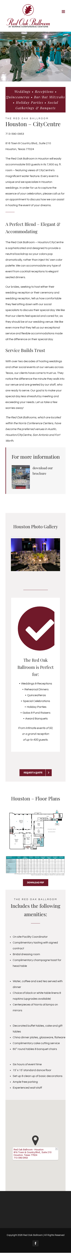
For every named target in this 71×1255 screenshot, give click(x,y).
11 (57, 564)
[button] (35, 1140)
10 (52, 564)
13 (38, 570)
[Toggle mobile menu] (64, 11)
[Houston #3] (35, 56)
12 (33, 570)
